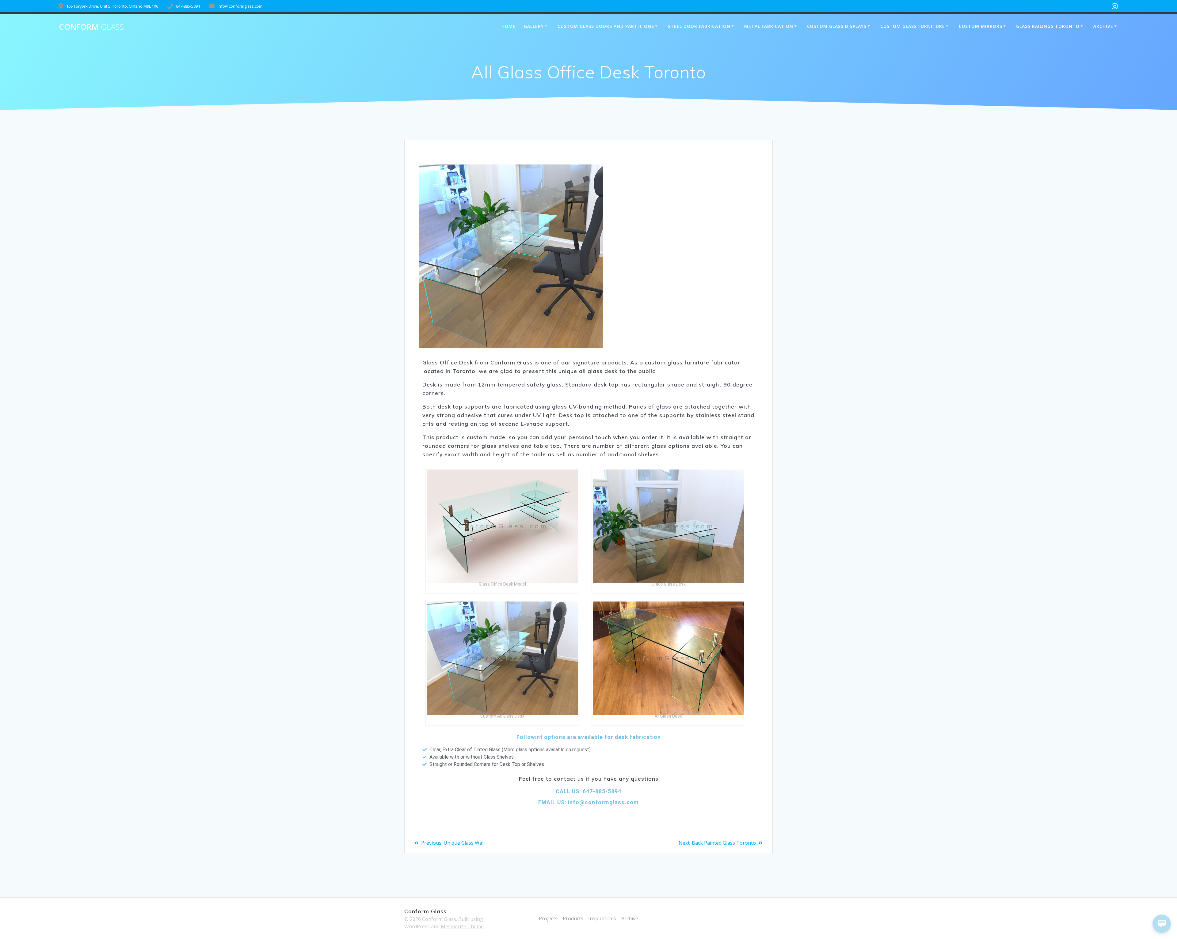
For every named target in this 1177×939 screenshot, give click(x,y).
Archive (1103, 26)
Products (573, 918)
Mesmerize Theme (462, 926)
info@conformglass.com (602, 802)
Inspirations (602, 918)
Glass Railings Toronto (1048, 26)
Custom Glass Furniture (912, 26)
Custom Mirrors (980, 26)
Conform (91, 27)
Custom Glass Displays (837, 26)
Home (508, 26)
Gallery (534, 26)
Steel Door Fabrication (699, 26)
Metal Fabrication (768, 26)
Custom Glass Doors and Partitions (606, 26)
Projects (548, 918)
